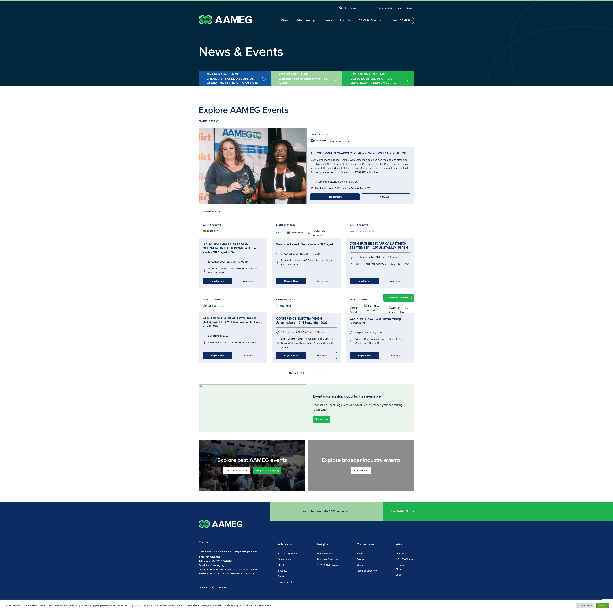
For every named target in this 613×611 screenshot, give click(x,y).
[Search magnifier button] (340, 8)
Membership (306, 20)
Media (360, 565)
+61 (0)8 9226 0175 (222, 561)
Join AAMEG (401, 20)
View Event (385, 197)
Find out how (321, 419)
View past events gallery (267, 470)
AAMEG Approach (288, 553)
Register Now (335, 197)
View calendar (361, 470)
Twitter (223, 587)
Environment (285, 582)
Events (327, 20)
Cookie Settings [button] (585, 605)
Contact (410, 8)
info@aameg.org (215, 565)
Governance (284, 559)
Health (281, 565)
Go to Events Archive (236, 470)
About (285, 20)
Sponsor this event (396, 297)
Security (282, 570)
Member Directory (367, 570)
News (399, 8)
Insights (345, 20)
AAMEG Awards (369, 20)
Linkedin (203, 587)
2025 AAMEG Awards (329, 565)
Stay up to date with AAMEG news (324, 511)
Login (399, 574)
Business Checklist (327, 559)
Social (281, 576)
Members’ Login (384, 8)
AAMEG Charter (405, 559)
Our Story (401, 553)
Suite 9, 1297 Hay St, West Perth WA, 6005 (233, 569)
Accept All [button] (602, 605)
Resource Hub (325, 553)
